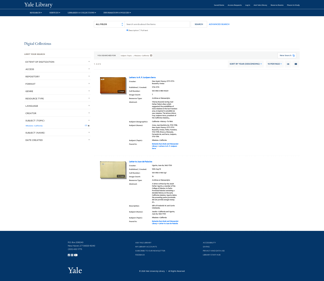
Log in (247, 5)
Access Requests (235, 5)
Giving (206, 247)
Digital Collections (37, 44)
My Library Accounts (146, 247)
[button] (199, 24)
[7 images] (112, 85)
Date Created (34, 140)
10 (274, 64)
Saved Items (219, 5)
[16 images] (112, 169)
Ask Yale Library (260, 5)
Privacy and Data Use (214, 251)
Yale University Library (45, 5)
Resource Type (34, 98)
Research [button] (35, 12)
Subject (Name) (35, 132)
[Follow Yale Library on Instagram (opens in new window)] (72, 255)
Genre (29, 91)
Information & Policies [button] (116, 12)
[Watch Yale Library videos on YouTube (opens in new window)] (75, 255)
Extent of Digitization (39, 61)
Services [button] (54, 12)
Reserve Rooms (277, 5)
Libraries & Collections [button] (81, 12)
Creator (30, 113)
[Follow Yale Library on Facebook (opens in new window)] (69, 255)
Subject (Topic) (35, 120)
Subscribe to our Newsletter (150, 251)
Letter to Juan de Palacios (140, 161)
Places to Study (293, 5)
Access (29, 69)
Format (30, 83)
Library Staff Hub (211, 255)
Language (31, 105)
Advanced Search (219, 24)
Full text (144, 30)
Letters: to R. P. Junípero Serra (142, 77)
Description (133, 30)
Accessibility (209, 243)
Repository (32, 76)
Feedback (140, 255)
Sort (245, 64)
